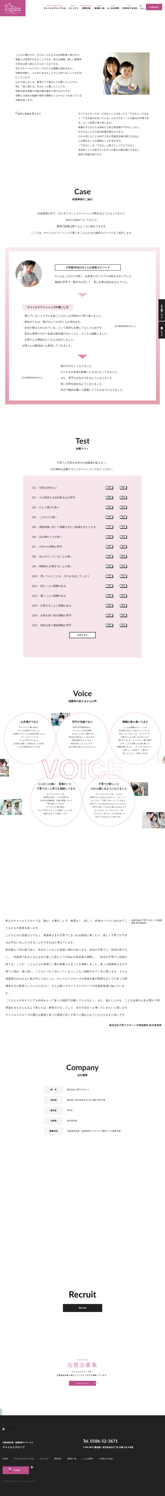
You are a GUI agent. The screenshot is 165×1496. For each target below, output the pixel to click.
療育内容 (86, 6)
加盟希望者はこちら (162, 330)
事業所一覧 (99, 6)
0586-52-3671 (104, 1441)
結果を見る (82, 635)
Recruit (82, 1308)
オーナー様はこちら (162, 310)
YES (109, 487)
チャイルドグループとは (55, 6)
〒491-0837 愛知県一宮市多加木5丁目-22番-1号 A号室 (108, 1447)
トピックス (73, 6)
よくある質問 (113, 6)
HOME (5, 1459)
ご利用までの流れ (129, 6)
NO (123, 487)
